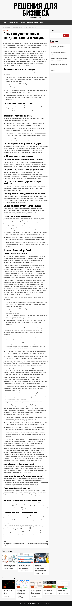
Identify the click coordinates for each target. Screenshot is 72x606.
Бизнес (23, 22)
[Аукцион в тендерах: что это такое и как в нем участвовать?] (25, 558)
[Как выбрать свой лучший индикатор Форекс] (8, 584)
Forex (5, 22)
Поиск (52, 30)
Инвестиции (30, 22)
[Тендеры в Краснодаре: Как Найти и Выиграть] (9, 558)
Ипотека (41, 22)
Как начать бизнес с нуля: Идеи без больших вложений (59, 59)
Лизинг (36, 22)
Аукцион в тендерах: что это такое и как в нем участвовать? (24, 566)
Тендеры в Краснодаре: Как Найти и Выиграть (10, 566)
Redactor (6, 40)
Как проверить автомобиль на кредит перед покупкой (14, 543)
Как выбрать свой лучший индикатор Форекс (57, 46)
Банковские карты (48, 587)
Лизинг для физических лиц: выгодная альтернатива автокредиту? (38, 543)
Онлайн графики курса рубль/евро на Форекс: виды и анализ (59, 53)
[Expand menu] (7, 22)
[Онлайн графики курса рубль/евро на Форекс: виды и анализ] (22, 584)
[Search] (69, 22)
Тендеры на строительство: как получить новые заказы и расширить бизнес (40, 568)
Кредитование (61, 587)
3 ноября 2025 (6, 596)
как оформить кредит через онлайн (58, 69)
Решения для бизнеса (36, 9)
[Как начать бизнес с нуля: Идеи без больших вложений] (36, 584)
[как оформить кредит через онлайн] (63, 584)
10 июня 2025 (27, 570)
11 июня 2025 (11, 568)
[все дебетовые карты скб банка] (49, 584)
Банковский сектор (13, 22)
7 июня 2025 (11, 40)
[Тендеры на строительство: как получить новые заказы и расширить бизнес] (41, 558)
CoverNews (42, 603)
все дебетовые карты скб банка (59, 64)
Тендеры (5, 30)
